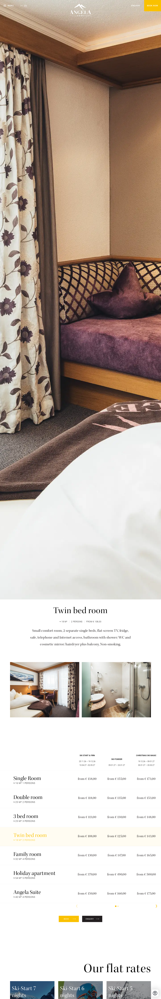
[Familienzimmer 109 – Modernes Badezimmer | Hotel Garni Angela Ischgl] (116, 689)
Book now (152, 6)
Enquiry (135, 6)
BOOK (66, 919)
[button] (8, 5)
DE (21, 6)
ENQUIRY (90, 919)
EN (25, 6)
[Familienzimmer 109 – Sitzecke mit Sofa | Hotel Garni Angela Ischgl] (44, 689)
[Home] (80, 7)
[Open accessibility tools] (155, 993)
